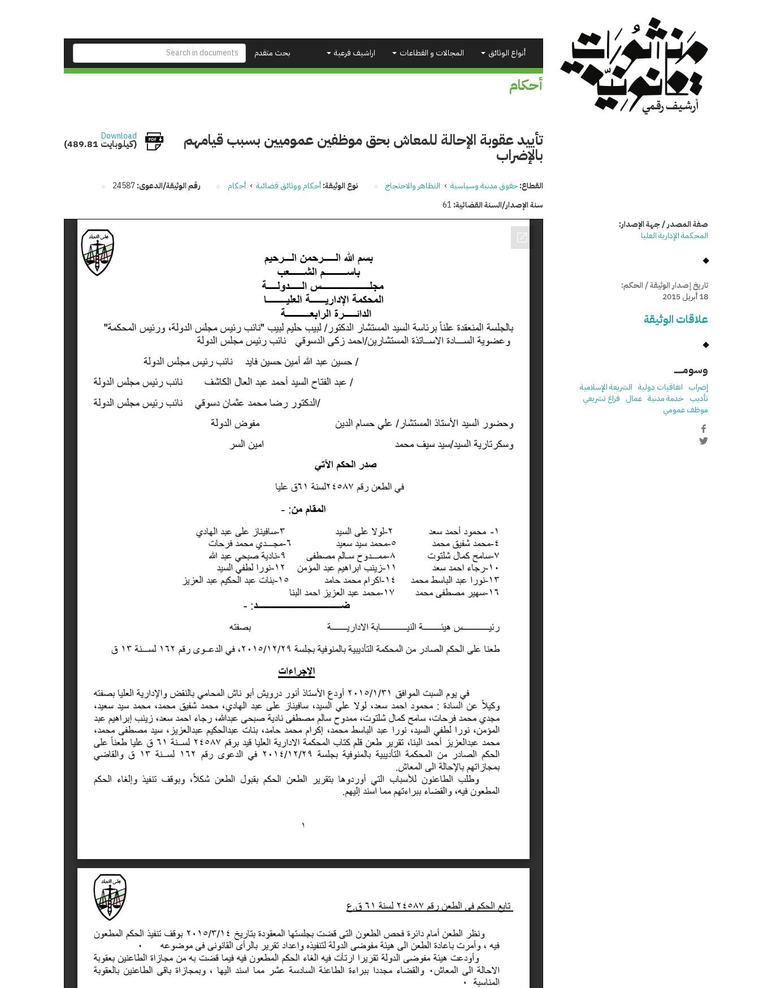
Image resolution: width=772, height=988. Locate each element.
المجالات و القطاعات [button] (431, 53)
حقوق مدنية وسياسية (484, 186)
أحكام (237, 186)
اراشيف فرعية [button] (353, 53)
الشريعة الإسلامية (606, 387)
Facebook (703, 428)
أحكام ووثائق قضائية (288, 186)
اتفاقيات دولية (660, 387)
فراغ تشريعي (601, 398)
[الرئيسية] (634, 66)
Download (119, 136)
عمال (634, 398)
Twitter (703, 440)
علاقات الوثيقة (676, 319)
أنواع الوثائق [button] (506, 53)
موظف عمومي (685, 410)
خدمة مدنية (666, 398)
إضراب (698, 387)
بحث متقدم (272, 53)
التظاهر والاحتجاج (412, 186)
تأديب (698, 398)
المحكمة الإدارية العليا (674, 235)
